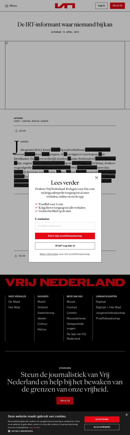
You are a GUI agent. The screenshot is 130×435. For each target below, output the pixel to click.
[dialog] (65, 423)
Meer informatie (49, 254)
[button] (44, 431)
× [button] (126, 415)
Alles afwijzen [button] (102, 427)
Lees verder (34, 427)
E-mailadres (42, 219)
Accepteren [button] (101, 419)
